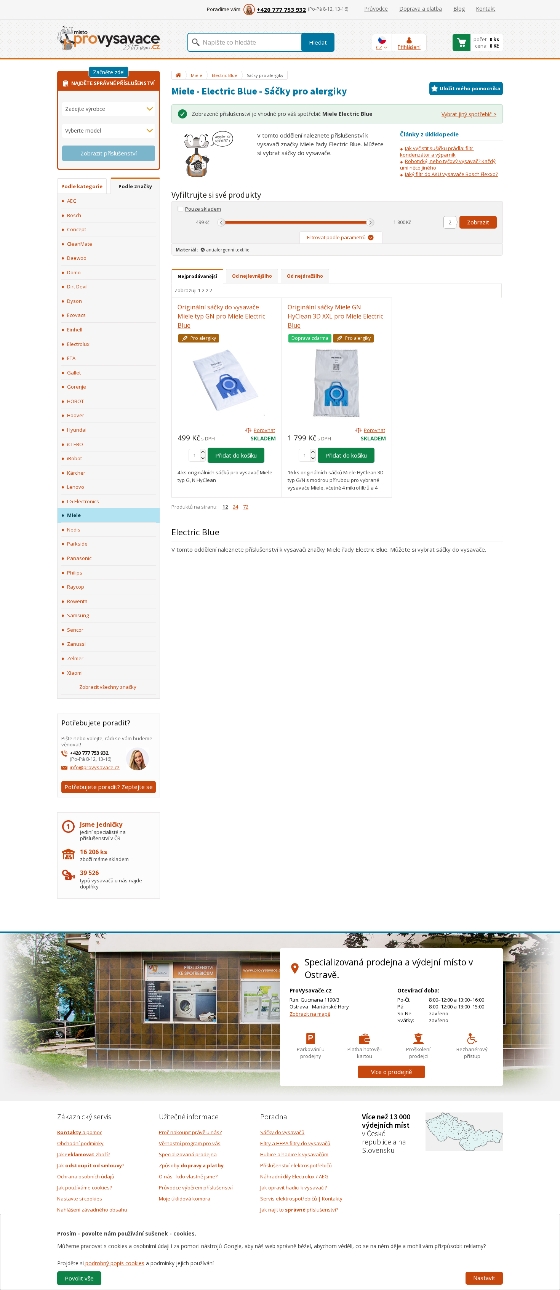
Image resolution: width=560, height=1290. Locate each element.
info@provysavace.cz (95, 767)
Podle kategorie (81, 186)
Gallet (74, 372)
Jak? (90, 1165)
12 (225, 506)
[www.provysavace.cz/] (108, 37)
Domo (74, 272)
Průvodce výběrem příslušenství (196, 1187)
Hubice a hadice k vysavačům (294, 1154)
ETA (71, 358)
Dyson (74, 301)
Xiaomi (75, 672)
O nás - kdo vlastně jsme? (188, 1176)
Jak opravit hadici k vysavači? (293, 1187)
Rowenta (77, 601)
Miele (74, 515)
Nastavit (484, 1278)
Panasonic (79, 558)
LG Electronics (83, 501)
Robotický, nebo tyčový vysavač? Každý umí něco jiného (448, 164)
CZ (379, 47)
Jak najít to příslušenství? (299, 1209)
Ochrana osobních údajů (85, 1176)
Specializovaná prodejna (188, 1154)
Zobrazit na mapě (310, 1013)
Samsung (78, 615)
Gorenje (76, 386)
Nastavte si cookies (79, 1198)
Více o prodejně (391, 1072)
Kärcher (76, 472)
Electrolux (78, 344)
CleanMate (79, 243)
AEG (72, 200)
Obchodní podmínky (80, 1143)
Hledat (318, 42)
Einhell (74, 329)
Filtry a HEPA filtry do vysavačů (295, 1143)
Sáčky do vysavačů (282, 1132)
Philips (74, 572)
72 (245, 506)
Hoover (75, 415)
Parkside (77, 543)
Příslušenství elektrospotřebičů (296, 1165)
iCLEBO (75, 444)
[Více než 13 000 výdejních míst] (464, 1131)
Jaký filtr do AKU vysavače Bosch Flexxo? (451, 174)
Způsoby (191, 1165)
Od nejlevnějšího (252, 276)
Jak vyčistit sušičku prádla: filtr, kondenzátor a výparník (437, 151)
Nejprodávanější (197, 276)
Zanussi (76, 643)
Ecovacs (76, 315)
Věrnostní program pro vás (190, 1143)
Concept (76, 229)
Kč (207, 222)
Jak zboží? (83, 1154)
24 (235, 506)
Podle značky (135, 186)
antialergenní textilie (228, 249)
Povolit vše (79, 1278)
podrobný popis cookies (114, 1263)
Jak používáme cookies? (84, 1187)
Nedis (73, 529)
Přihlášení (409, 46)
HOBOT (75, 401)
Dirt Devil (77, 286)
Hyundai (76, 429)
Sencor (75, 629)
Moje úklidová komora (184, 1198)
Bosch (74, 215)
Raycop (75, 586)
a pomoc (79, 1132)
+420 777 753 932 (281, 9)
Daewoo (76, 257)
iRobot (74, 458)
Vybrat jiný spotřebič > (469, 114)
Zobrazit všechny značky (107, 686)
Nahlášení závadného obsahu (92, 1209)
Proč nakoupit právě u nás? (190, 1132)
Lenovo (75, 486)
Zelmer (75, 658)
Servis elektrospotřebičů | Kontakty (301, 1198)
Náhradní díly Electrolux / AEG (294, 1176)
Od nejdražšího (305, 276)
